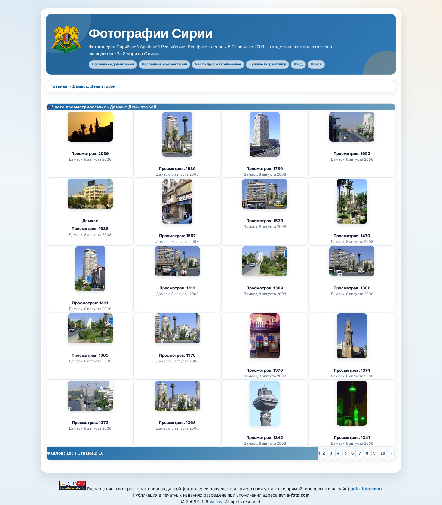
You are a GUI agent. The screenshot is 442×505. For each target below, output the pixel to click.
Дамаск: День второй (93, 86)
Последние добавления (113, 64)
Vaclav (216, 501)
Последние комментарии (164, 64)
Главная (59, 86)
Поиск (316, 64)
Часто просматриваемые (218, 64)
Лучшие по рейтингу (267, 64)
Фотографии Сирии (151, 33)
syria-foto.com (364, 488)
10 (382, 453)
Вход (298, 64)
